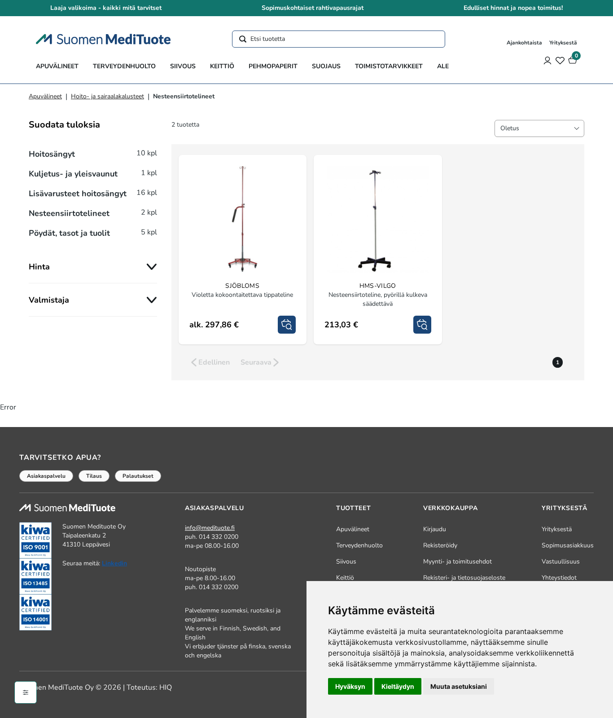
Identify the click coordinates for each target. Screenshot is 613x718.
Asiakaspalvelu (46, 476)
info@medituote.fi (210, 528)
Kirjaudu (434, 529)
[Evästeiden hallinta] (25, 692)
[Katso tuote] (287, 325)
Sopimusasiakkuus (568, 545)
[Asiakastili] (547, 60)
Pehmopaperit (273, 66)
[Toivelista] (560, 60)
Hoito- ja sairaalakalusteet (107, 96)
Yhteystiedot (559, 577)
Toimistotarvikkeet (389, 66)
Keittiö (222, 66)
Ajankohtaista (524, 42)
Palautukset (138, 476)
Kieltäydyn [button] (397, 686)
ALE (443, 66)
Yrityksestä (563, 42)
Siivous (183, 66)
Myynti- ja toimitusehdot (457, 561)
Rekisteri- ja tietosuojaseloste (464, 577)
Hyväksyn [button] (350, 686)
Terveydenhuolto (124, 66)
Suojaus (326, 66)
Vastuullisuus (561, 561)
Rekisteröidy (440, 545)
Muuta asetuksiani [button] (458, 686)
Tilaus (94, 476)
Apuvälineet (57, 66)
